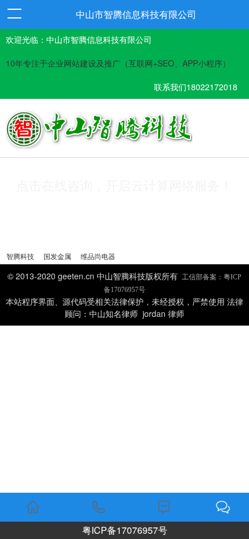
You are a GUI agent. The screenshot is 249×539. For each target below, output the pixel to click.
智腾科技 (20, 256)
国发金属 (57, 256)
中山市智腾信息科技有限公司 (136, 14)
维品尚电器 (97, 256)
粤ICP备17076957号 (124, 530)
